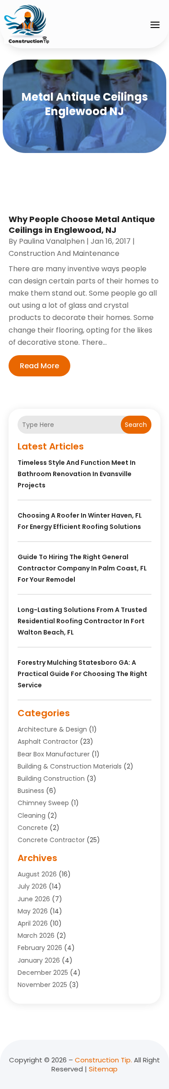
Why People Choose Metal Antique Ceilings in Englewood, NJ (82, 224)
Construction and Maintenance (64, 253)
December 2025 (43, 972)
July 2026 (32, 886)
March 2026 (36, 935)
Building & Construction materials (70, 766)
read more (39, 366)
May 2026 (33, 911)
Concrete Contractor (51, 839)
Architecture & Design (52, 729)
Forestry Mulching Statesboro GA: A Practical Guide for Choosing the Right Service (82, 674)
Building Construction (51, 778)
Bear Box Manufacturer (54, 754)
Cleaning (32, 815)
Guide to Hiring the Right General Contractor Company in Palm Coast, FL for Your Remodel (82, 568)
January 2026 (39, 960)
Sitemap (103, 1069)
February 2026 (40, 947)
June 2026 (34, 899)
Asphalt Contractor (48, 741)
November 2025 (42, 984)
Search (136, 424)
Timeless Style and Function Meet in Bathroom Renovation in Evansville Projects (77, 474)
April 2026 (33, 923)
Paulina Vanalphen (52, 241)
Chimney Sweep (43, 802)
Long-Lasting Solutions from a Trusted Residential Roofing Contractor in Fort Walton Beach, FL (82, 621)
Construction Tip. (103, 1060)
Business (31, 790)
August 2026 (37, 874)
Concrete (33, 827)
